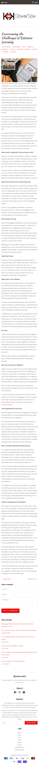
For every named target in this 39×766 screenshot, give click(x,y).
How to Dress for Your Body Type (13, 661)
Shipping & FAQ (19, 750)
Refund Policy (19, 747)
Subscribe (31, 723)
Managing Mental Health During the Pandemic (17, 624)
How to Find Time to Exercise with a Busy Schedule (18, 630)
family (12, 49)
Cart (36, 2)
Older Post (7, 579)
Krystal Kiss (25, 755)
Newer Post (32, 579)
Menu (5, 2)
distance (30, 47)
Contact (19, 745)
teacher (5, 52)
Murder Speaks (6, 405)
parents (27, 49)
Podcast (19, 742)
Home (19, 735)
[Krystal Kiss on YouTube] (24, 692)
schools (35, 49)
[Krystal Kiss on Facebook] (15, 692)
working (13, 52)
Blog (19, 740)
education (4, 49)
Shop (19, 737)
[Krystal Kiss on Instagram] (19, 692)
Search (19, 732)
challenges (16, 47)
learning (20, 49)
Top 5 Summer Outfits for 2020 (12, 646)
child (23, 47)
